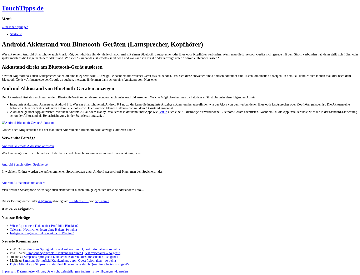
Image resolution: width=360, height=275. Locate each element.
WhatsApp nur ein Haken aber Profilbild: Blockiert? (44, 225)
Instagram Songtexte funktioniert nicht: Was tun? (42, 233)
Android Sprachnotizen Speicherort (25, 164)
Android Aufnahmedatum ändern (23, 183)
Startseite (16, 34)
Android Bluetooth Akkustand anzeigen (28, 146)
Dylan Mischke (20, 264)
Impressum (9, 271)
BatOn (163, 112)
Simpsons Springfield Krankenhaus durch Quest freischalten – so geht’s (73, 249)
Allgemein (45, 201)
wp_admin (102, 201)
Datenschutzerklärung (31, 271)
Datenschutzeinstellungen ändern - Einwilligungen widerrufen (87, 271)
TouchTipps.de (23, 8)
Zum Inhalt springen (15, 27)
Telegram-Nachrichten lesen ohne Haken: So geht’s (44, 229)
